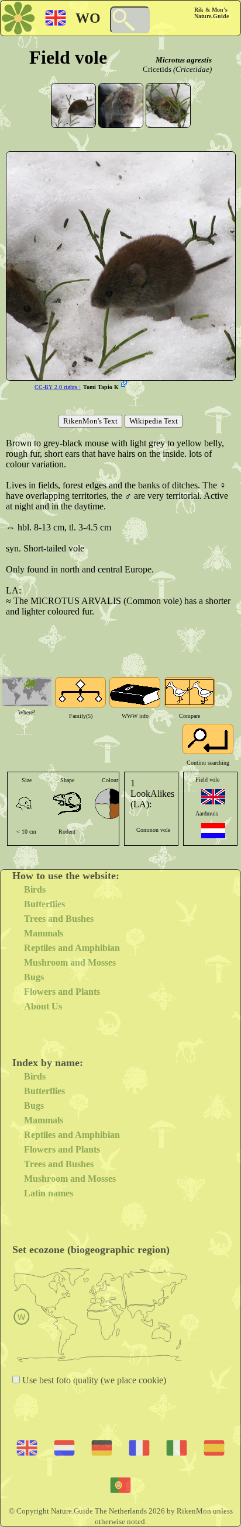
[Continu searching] (208, 739)
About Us (43, 1006)
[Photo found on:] (125, 385)
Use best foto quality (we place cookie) (93, 1380)
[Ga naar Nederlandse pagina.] (213, 830)
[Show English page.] (213, 796)
